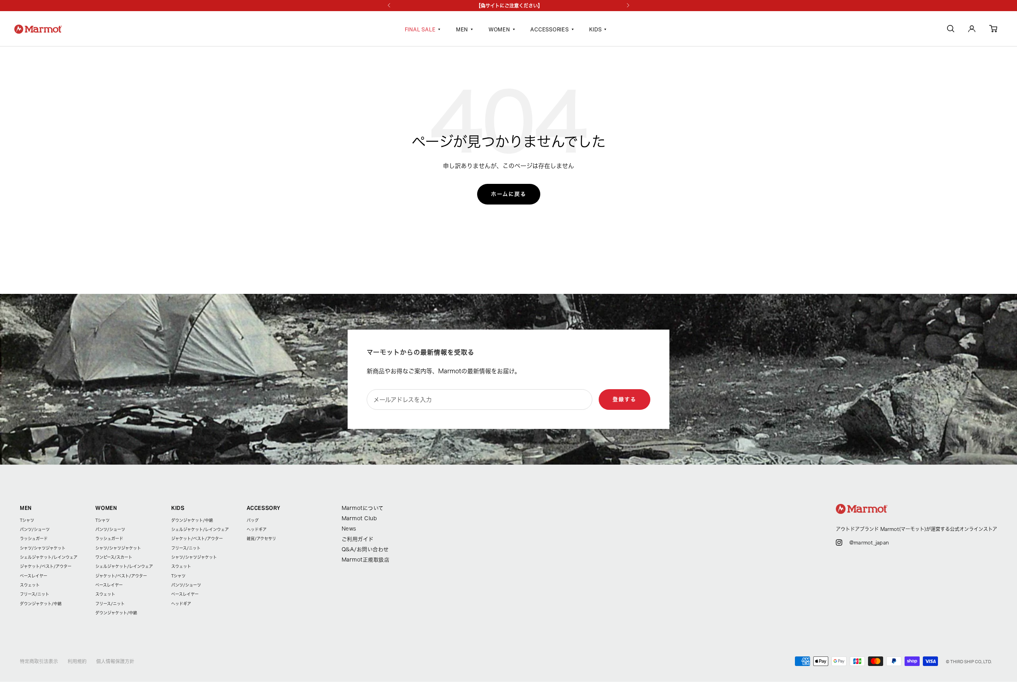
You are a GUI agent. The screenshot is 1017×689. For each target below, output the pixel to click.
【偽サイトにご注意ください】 (509, 5)
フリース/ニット (34, 594)
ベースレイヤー (33, 576)
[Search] (950, 30)
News (349, 528)
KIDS (595, 30)
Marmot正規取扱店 (366, 559)
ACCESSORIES (549, 30)
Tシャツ (27, 520)
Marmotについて (363, 508)
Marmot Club (359, 518)
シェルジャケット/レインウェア (48, 557)
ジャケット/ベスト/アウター (46, 566)
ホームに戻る (508, 194)
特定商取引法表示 (39, 661)
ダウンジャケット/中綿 (41, 604)
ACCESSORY (263, 508)
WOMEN (499, 30)
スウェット (30, 585)
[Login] (971, 30)
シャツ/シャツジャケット (43, 548)
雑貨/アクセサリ (261, 538)
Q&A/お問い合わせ (365, 549)
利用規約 (77, 661)
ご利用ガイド (358, 539)
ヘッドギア (181, 604)
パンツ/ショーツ (35, 529)
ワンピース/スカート (113, 557)
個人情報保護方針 (115, 661)
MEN (462, 30)
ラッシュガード (34, 538)
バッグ (253, 520)
